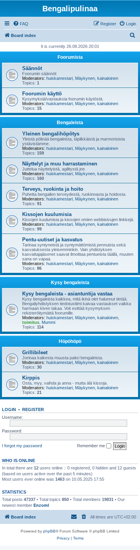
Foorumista (70, 57)
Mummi (48, 322)
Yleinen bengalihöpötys (50, 134)
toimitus (30, 322)
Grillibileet (34, 352)
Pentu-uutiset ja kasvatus (52, 239)
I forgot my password (22, 445)
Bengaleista (70, 122)
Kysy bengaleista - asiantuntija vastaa (67, 294)
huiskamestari (59, 78)
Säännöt (32, 68)
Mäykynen (85, 78)
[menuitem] (20, 23)
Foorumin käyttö (42, 94)
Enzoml (41, 505)
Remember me (91, 445)
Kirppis (31, 378)
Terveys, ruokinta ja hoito (52, 189)
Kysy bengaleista (70, 282)
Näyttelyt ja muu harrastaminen (59, 164)
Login (9, 409)
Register (33, 409)
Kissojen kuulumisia (47, 214)
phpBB (49, 531)
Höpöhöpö (70, 341)
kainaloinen (107, 78)
